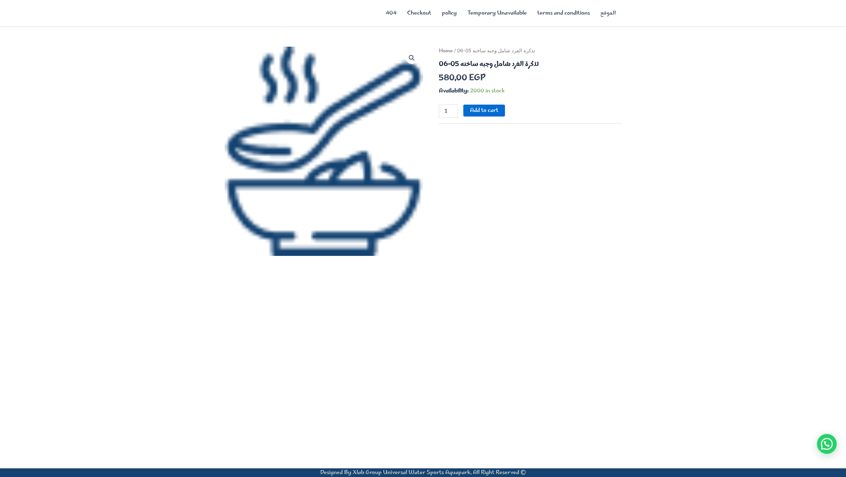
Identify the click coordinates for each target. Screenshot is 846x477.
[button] (412, 58)
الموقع (608, 13)
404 (391, 13)
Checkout (419, 13)
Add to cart (484, 110)
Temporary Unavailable (497, 13)
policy (449, 13)
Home (446, 51)
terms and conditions (563, 13)
